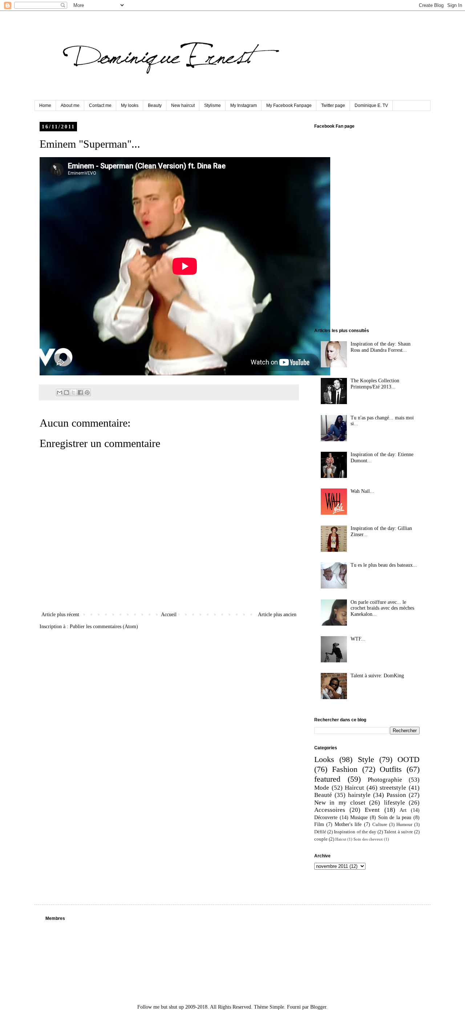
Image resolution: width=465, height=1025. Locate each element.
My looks (129, 105)
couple (321, 839)
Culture (379, 824)
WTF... (358, 639)
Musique (359, 817)
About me (70, 105)
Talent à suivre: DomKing (377, 675)
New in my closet (339, 802)
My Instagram (243, 105)
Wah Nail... (362, 491)
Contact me (100, 105)
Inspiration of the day (355, 831)
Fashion (344, 769)
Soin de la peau (395, 817)
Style (366, 759)
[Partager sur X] (73, 392)
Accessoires (329, 809)
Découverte (325, 817)
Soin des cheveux (368, 839)
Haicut (340, 839)
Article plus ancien (277, 614)
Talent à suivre (398, 831)
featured (327, 778)
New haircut (183, 105)
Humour (404, 824)
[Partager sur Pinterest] (87, 392)
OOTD (408, 759)
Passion (396, 794)
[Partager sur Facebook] (80, 392)
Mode (321, 787)
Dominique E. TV (371, 105)
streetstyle (393, 787)
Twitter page (333, 105)
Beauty (155, 105)
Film (319, 824)
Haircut (354, 787)
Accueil (169, 614)
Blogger (318, 1007)
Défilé (320, 831)
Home (45, 105)
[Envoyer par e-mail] (59, 392)
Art (403, 810)
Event (372, 809)
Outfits (391, 769)
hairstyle (359, 794)
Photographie (385, 779)
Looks (324, 759)
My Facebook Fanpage (289, 105)
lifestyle (394, 802)
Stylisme (212, 105)
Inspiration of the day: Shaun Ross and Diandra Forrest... (381, 347)
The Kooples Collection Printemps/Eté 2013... (375, 384)
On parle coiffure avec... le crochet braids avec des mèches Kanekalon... (382, 608)
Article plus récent (60, 614)
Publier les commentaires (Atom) (104, 626)
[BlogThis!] (66, 392)
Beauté (323, 794)
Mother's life (348, 824)
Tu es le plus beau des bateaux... (384, 565)
